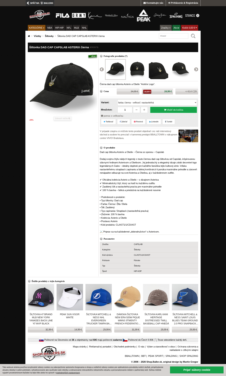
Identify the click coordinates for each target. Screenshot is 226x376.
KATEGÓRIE (36, 27)
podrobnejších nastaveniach (68, 373)
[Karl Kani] (95, 15)
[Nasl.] (196, 69)
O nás (141, 346)
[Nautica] (127, 15)
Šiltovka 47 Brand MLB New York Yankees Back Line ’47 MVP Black (41, 319)
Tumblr (169, 122)
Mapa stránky (80, 346)
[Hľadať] (193, 35)
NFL (69, 27)
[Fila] (62, 15)
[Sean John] (160, 15)
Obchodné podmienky (125, 346)
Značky (165, 27)
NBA (49, 27)
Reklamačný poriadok (100, 346)
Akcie (176, 27)
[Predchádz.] (102, 69)
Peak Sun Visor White (69, 316)
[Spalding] (176, 15)
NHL (84, 27)
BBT (143, 356)
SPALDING (171, 356)
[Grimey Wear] (79, 15)
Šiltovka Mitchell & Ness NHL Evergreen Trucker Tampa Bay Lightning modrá (98, 319)
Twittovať (109, 122)
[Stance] (192, 15)
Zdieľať (124, 122)
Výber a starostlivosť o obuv (161, 346)
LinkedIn (155, 122)
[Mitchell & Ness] (111, 15)
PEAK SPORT (155, 356)
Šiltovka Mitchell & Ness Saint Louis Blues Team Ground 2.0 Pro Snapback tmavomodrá (185, 319)
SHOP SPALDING (188, 356)
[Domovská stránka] (29, 36)
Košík (188, 27)
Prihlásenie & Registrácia (184, 3)
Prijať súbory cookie (196, 369)
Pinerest (139, 122)
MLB (76, 27)
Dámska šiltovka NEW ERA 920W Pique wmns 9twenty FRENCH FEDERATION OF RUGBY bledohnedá (127, 319)
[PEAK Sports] (144, 15)
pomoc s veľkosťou (113, 115)
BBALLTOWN (132, 356)
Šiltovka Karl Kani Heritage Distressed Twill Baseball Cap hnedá (156, 319)
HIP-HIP (59, 27)
